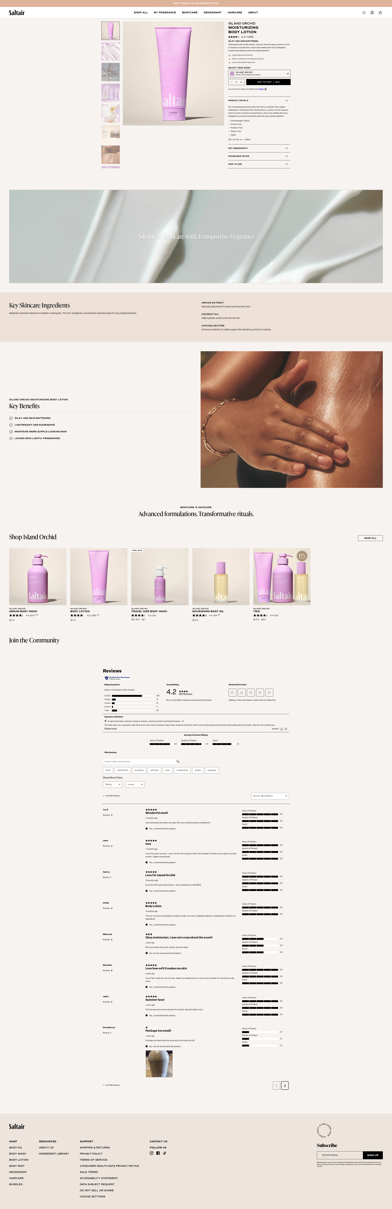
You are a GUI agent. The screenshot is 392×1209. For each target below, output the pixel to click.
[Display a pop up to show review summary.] (38, 616)
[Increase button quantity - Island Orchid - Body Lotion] (241, 82)
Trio (256, 611)
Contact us (158, 1141)
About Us (46, 1147)
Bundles (16, 1184)
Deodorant (18, 1172)
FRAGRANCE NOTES (238, 156)
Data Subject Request (97, 1184)
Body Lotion (18, 1159)
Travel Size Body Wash (149, 611)
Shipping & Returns (95, 1147)
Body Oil (15, 1147)
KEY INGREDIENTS (237, 148)
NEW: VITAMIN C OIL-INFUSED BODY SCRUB (196, 3)
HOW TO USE (235, 164)
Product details (238, 100)
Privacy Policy (91, 1153)
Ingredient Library (54, 1153)
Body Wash (17, 1153)
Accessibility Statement (99, 1178)
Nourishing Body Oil (208, 611)
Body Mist (17, 1165)
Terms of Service (93, 1159)
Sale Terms (89, 1172)
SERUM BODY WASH (23, 611)
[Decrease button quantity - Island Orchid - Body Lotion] (231, 82)
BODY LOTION (80, 611)
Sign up (372, 1155)
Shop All (370, 538)
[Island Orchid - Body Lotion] (99, 576)
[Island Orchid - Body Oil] (221, 576)
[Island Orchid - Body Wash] (37, 576)
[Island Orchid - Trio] (282, 576)
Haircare (16, 1178)
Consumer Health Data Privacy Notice (109, 1165)
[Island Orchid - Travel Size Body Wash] (159, 576)
